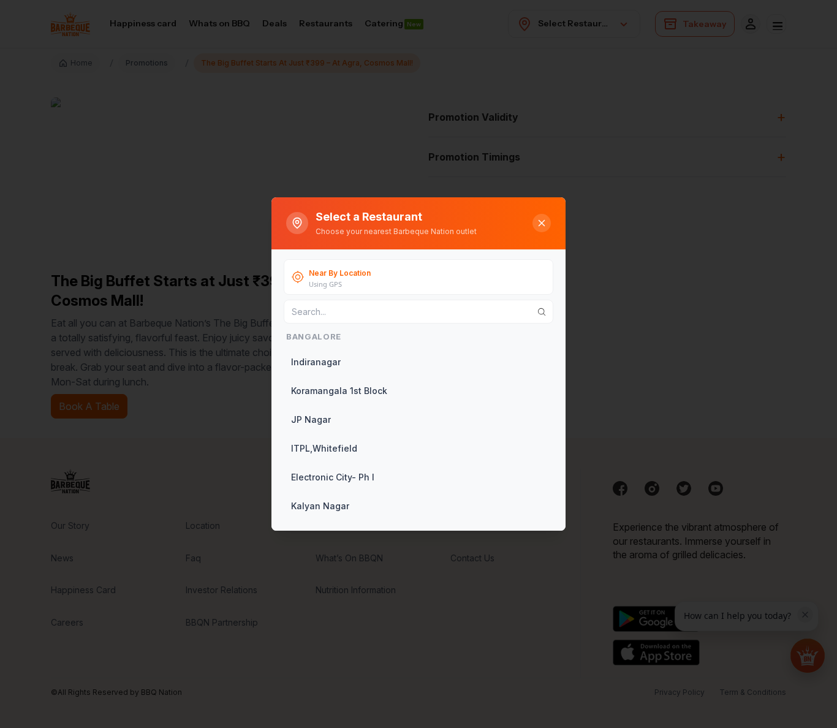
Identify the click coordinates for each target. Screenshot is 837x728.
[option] (417, 362)
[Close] (541, 223)
